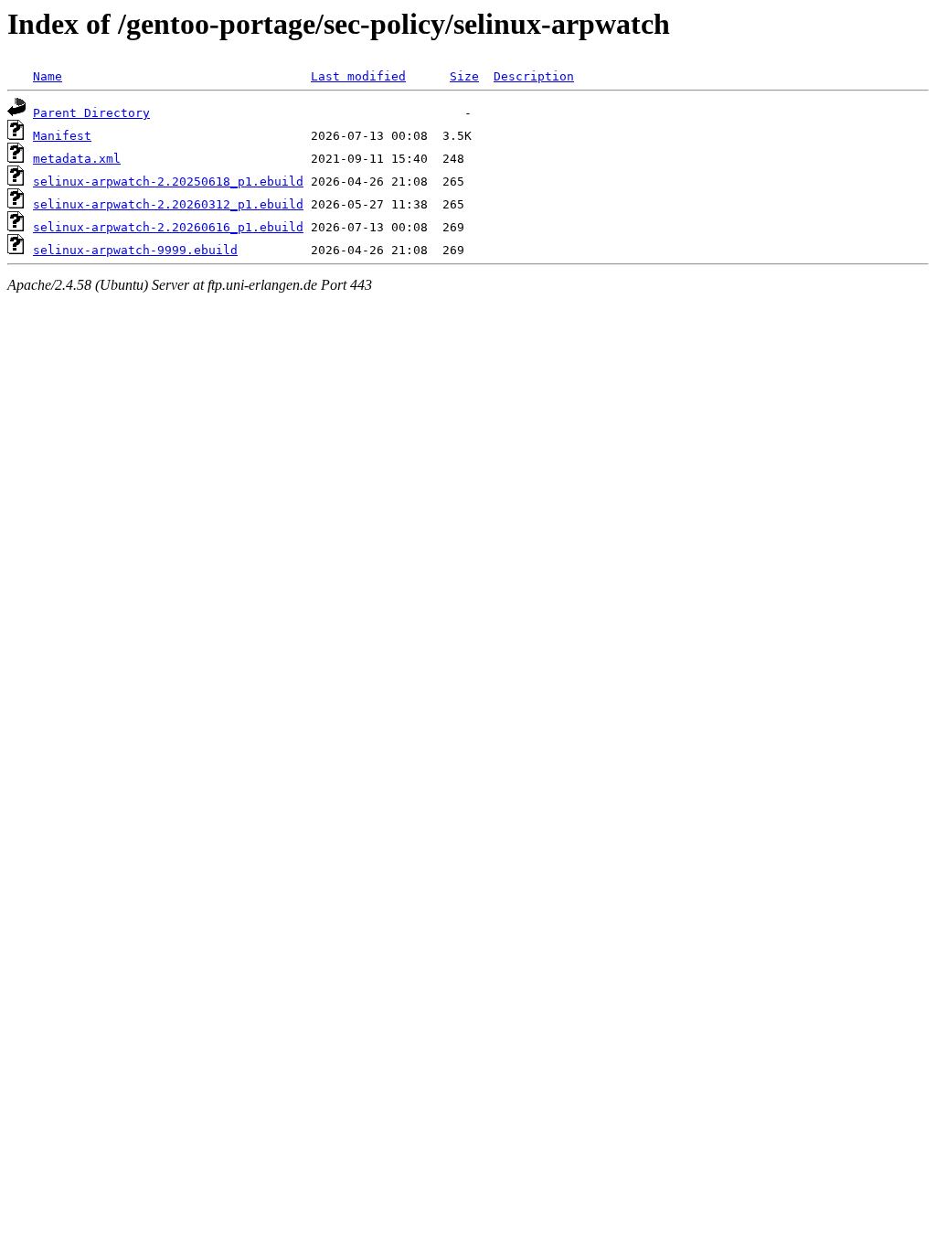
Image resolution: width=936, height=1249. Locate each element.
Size (464, 76)
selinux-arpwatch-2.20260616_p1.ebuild (168, 227)
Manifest (62, 136)
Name (47, 76)
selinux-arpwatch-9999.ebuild (135, 250)
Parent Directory (91, 113)
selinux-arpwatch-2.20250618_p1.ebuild (168, 181)
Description (534, 76)
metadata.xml (77, 158)
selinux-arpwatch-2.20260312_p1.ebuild (168, 204)
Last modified (358, 76)
